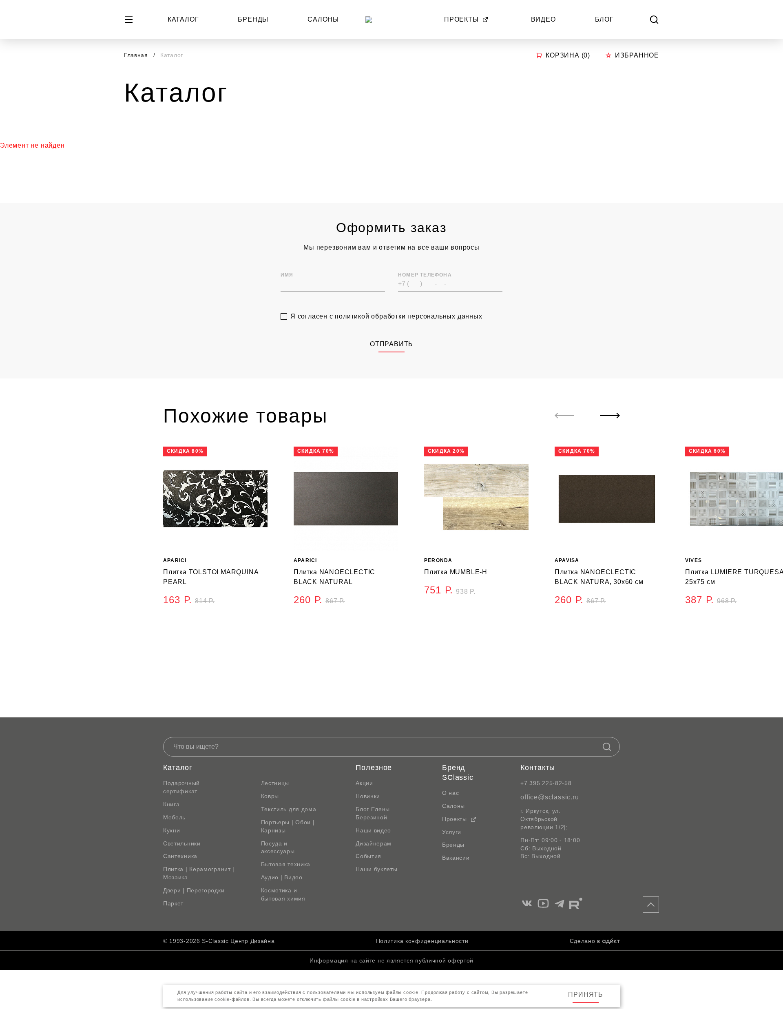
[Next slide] (610, 415)
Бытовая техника (286, 864)
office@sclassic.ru (549, 797)
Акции (364, 783)
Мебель (174, 817)
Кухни (171, 830)
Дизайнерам (374, 843)
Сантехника (180, 856)
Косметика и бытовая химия (283, 894)
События (368, 856)
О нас (450, 793)
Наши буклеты (376, 869)
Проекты (461, 19)
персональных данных (444, 316)
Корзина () (568, 55)
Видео (543, 19)
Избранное (637, 55)
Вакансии (456, 857)
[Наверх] (651, 904)
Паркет (173, 903)
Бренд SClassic (457, 772)
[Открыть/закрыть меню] (129, 19)
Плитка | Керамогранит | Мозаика (198, 873)
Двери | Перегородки (193, 890)
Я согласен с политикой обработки (386, 316)
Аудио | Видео (282, 877)
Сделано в (585, 941)
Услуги (451, 832)
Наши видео (373, 830)
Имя (287, 275)
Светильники (182, 843)
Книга (171, 804)
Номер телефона (425, 275)
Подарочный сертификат (181, 787)
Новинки (368, 796)
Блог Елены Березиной (373, 813)
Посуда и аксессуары (278, 847)
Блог (604, 19)
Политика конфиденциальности (422, 941)
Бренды (253, 19)
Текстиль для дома (288, 809)
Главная (136, 55)
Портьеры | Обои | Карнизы (288, 826)
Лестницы (275, 783)
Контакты (537, 767)
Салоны (323, 19)
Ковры (270, 796)
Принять (585, 994)
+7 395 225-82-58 (545, 783)
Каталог (183, 19)
